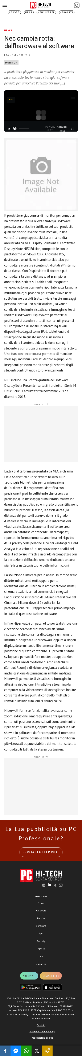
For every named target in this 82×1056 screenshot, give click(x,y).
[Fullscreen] (72, 128)
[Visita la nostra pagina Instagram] (43, 885)
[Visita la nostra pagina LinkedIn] (49, 885)
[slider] (24, 129)
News (28, 12)
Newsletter (46, 12)
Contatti (41, 1025)
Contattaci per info (41, 852)
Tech (41, 956)
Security (41, 941)
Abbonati (66, 12)
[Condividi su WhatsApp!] (26, 1051)
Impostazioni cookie (42, 1037)
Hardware (41, 910)
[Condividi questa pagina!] (47, 1051)
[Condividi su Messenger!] (16, 1051)
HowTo (41, 948)
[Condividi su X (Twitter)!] (37, 1051)
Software (41, 925)
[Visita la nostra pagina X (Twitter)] (55, 885)
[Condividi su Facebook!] (5, 1051)
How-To (14, 12)
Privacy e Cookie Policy (41, 1031)
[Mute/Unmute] (15, 128)
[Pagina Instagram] (76, 5)
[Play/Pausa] (9, 128)
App (41, 933)
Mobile (41, 918)
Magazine (41, 963)
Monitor (11, 62)
